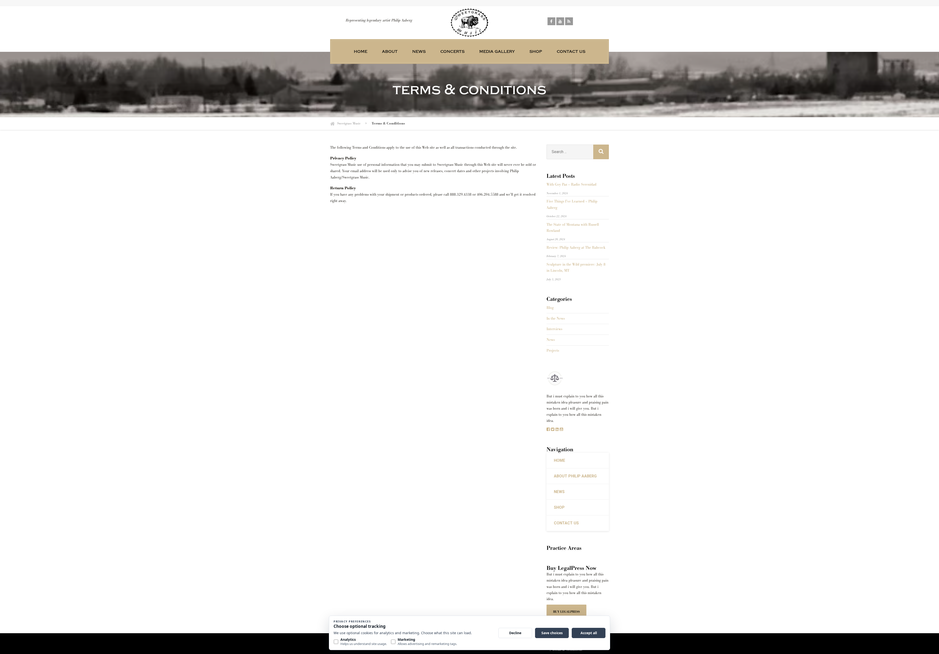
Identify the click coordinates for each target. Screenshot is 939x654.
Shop (535, 51)
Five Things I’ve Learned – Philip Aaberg (572, 204)
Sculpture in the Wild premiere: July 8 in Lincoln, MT (576, 267)
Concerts (452, 51)
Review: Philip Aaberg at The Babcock (576, 247)
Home (360, 51)
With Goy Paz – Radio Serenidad (571, 184)
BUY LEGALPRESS (566, 612)
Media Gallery (497, 51)
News (419, 51)
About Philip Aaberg (575, 476)
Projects (553, 350)
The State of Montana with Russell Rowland (573, 227)
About (390, 51)
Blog (550, 307)
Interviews (554, 329)
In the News (556, 318)
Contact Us (571, 51)
